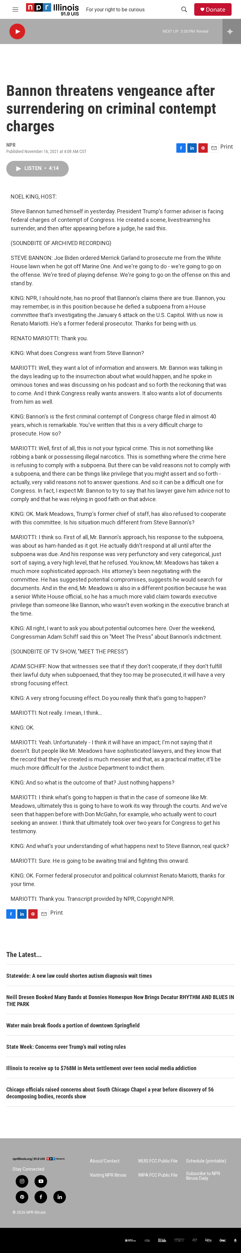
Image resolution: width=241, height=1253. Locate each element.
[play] (17, 31)
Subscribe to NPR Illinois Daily (203, 1176)
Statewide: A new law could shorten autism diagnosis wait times (79, 975)
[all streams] (231, 31)
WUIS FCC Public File (158, 1161)
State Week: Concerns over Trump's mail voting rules (66, 1046)
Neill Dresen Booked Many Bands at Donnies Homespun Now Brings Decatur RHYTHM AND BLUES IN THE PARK (120, 1000)
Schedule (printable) (206, 1161)
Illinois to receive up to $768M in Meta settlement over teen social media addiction (101, 1068)
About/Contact (105, 1161)
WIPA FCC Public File (158, 1175)
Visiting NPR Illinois (108, 1175)
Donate (215, 9)
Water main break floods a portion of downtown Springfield (73, 1025)
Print (226, 146)
